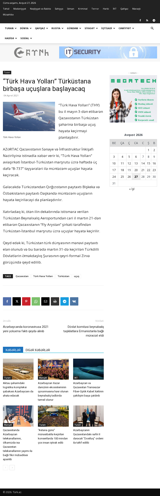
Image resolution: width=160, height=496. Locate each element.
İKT (114, 8)
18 (122, 170)
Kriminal (83, 8)
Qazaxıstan (22, 276)
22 (148, 170)
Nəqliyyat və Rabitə (40, 8)
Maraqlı (136, 8)
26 (129, 177)
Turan (9, 28)
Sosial (24, 38)
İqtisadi (106, 28)
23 (154, 170)
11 (122, 163)
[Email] (45, 301)
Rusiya (55, 28)
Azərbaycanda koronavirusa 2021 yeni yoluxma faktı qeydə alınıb (26, 329)
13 (136, 163)
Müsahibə (8, 14)
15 (148, 163)
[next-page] (12, 467)
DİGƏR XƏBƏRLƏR (38, 350)
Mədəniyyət (19, 8)
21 (143, 170)
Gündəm (72, 28)
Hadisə (9, 38)
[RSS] (147, 20)
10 (114, 163)
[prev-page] (5, 467)
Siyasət (90, 28)
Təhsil (6, 8)
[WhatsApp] (36, 301)
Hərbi (106, 8)
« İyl (131, 189)
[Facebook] (140, 20)
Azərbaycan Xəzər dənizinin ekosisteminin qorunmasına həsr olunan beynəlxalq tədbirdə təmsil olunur (53, 391)
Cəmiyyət (125, 28)
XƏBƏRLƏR (13, 350)
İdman (70, 8)
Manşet (43, 377)
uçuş (76, 276)
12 (129, 163)
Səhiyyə (59, 8)
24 (114, 177)
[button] (152, 28)
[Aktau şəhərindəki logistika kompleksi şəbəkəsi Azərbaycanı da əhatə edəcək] (18, 369)
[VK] (74, 301)
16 (154, 163)
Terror (95, 8)
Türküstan (63, 276)
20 (136, 170)
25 (122, 177)
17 (114, 170)
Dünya (24, 28)
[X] (16, 301)
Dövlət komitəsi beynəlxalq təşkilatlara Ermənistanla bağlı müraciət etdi (83, 331)
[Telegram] (154, 20)
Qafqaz (124, 8)
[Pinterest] (26, 301)
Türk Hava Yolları (43, 276)
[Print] (55, 301)
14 (143, 163)
